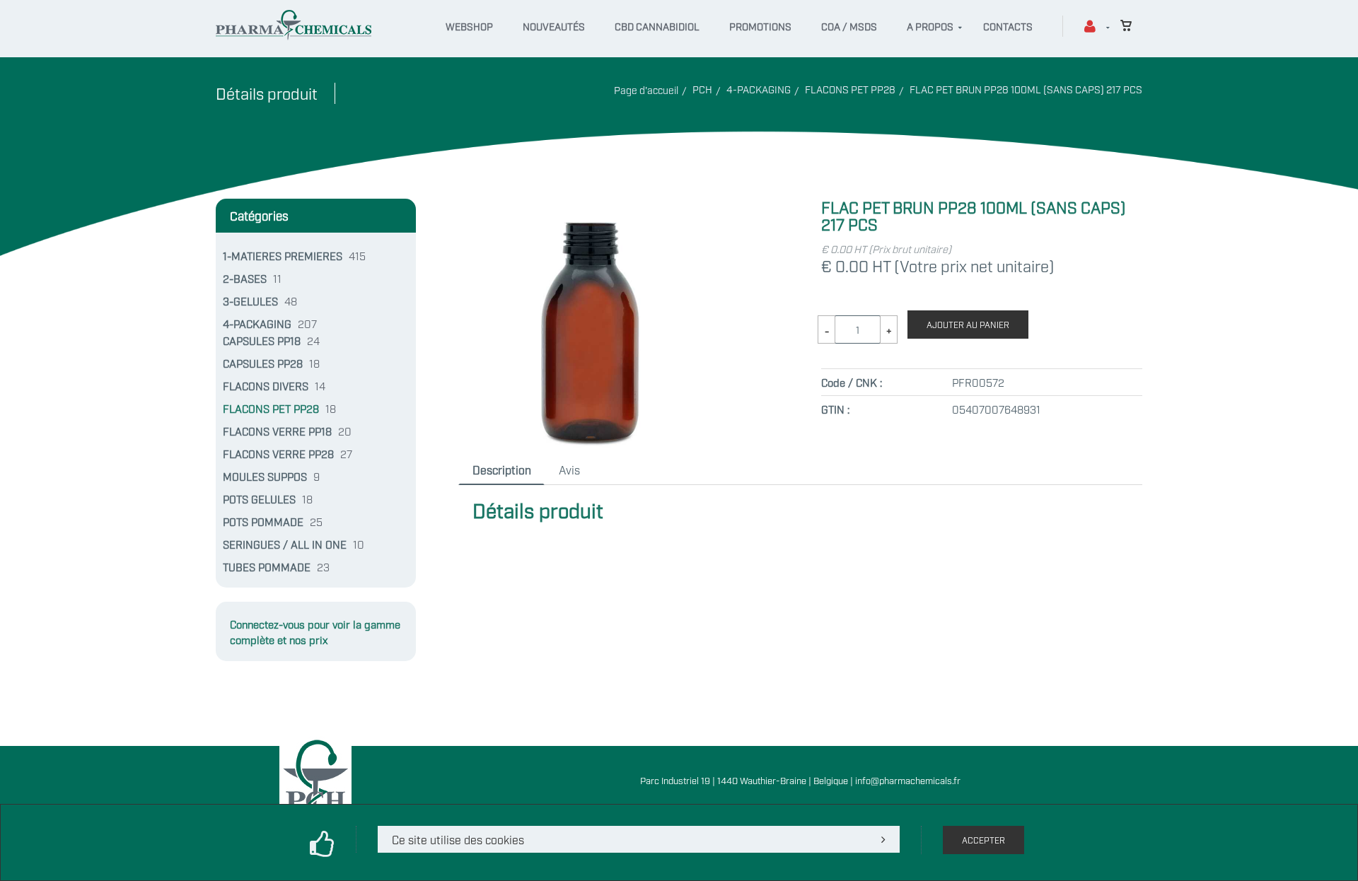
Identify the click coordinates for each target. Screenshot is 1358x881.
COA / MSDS (849, 26)
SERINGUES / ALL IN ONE (285, 543)
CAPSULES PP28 (263, 362)
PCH (702, 89)
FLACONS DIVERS (265, 385)
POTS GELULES (259, 498)
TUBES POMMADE (267, 566)
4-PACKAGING (758, 89)
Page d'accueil (646, 89)
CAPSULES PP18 (262, 340)
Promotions (760, 26)
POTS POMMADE (263, 521)
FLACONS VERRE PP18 (277, 430)
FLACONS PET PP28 (850, 89)
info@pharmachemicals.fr (908, 780)
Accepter (983, 840)
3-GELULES (250, 300)
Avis (569, 469)
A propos (930, 26)
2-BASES (245, 278)
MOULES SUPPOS (265, 475)
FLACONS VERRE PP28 (278, 453)
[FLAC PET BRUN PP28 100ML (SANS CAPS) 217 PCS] (586, 207)
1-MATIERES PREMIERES (282, 255)
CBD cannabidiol (657, 26)
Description (501, 469)
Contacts (1008, 26)
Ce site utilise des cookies (458, 839)
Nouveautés (554, 26)
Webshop (469, 26)
